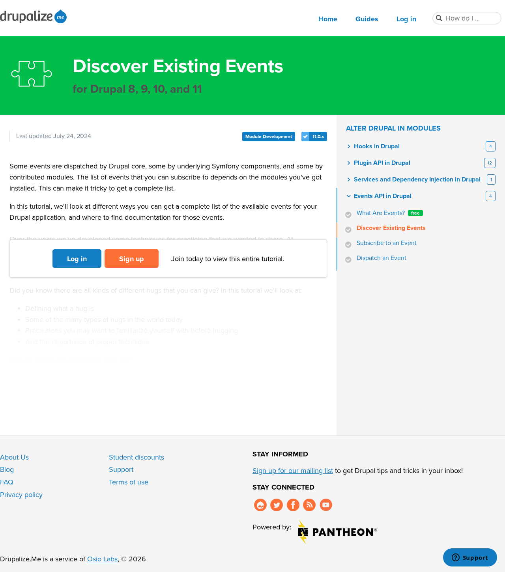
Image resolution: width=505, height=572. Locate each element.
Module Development (268, 136)
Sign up (131, 259)
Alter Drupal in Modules (393, 128)
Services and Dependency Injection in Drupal (417, 179)
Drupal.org (260, 505)
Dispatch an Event (381, 258)
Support (121, 469)
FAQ (6, 482)
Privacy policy (21, 495)
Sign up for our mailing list (292, 470)
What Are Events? (388, 213)
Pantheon (337, 532)
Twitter (276, 505)
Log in (406, 19)
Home (327, 19)
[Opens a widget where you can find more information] (470, 558)
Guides (366, 19)
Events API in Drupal (382, 196)
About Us (14, 457)
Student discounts (136, 457)
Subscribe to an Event (387, 243)
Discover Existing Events (391, 228)
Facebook (293, 505)
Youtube (326, 505)
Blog (7, 469)
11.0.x (318, 136)
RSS (309, 505)
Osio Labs (102, 559)
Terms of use (128, 482)
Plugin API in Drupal (382, 163)
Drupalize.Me (34, 16)
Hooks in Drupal (377, 146)
